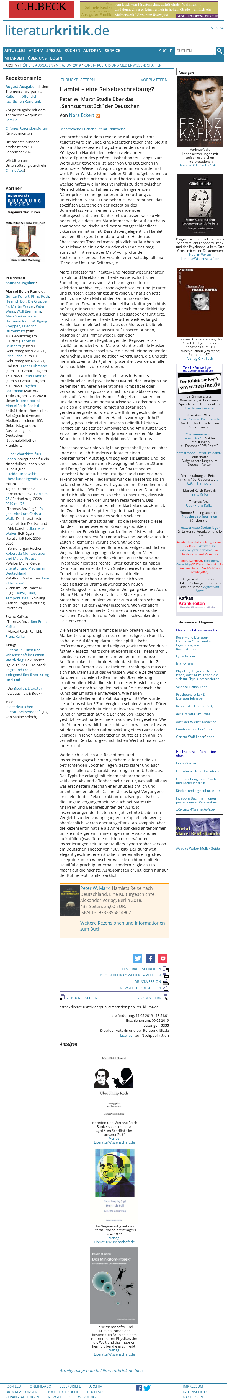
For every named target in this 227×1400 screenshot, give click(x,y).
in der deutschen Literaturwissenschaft (23, 709)
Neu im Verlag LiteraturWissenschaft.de (200, 256)
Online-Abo (15, 170)
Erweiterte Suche (62, 1391)
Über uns (37, 58)
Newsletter (59, 1396)
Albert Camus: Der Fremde (199, 419)
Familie (11, 119)
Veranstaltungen (22, 1396)
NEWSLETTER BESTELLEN (140, 987)
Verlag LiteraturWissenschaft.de (114, 1140)
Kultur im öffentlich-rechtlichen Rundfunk (23, 99)
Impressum (193, 1386)
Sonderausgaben (21, 282)
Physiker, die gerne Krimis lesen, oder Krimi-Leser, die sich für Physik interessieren (197, 675)
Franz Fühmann (34, 365)
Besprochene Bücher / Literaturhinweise (92, 128)
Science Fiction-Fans (191, 686)
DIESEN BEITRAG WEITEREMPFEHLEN (130, 975)
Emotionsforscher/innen (194, 729)
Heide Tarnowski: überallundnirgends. (22, 476)
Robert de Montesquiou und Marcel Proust (25, 556)
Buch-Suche (98, 1391)
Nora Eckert (81, 115)
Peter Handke (35, 375)
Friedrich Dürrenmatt (21, 329)
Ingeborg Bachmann (22, 388)
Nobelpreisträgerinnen (199, 516)
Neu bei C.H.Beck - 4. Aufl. (200, 165)
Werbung (87, 1396)
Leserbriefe (70, 1386)
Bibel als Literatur (28, 688)
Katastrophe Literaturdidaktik (199, 453)
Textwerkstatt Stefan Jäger (199, 527)
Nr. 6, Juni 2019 (68, 65)
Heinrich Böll (16, 301)
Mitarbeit (14, 58)
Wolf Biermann (29, 311)
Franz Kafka (15, 636)
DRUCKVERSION (148, 981)
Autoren (92, 50)
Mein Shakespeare (21, 316)
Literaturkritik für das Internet (198, 771)
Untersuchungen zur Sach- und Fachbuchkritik (196, 781)
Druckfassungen (22, 1391)
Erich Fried (14, 355)
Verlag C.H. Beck (200, 358)
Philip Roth (40, 296)
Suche (165, 50)
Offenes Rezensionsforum (27, 128)
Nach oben (193, 1396)
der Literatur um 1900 (193, 713)
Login (56, 58)
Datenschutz (195, 1391)
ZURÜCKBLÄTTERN (77, 79)
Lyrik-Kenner (185, 656)
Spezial (53, 50)
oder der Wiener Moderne (196, 721)
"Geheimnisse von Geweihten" (198, 436)
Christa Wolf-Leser (190, 736)
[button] (137, 958)
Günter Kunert (17, 296)
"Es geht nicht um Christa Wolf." (24, 513)
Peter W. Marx (95, 888)
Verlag (217, 27)
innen (210, 736)
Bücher (72, 50)
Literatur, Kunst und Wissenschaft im (25, 654)
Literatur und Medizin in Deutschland (25, 571)
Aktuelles (14, 50)
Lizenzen (127, 1035)
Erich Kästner (186, 763)
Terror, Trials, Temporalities (21, 595)
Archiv (36, 50)
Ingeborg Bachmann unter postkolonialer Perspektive (196, 800)
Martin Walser (22, 306)
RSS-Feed (13, 1386)
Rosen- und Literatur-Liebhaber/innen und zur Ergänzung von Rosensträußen (195, 643)
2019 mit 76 (15, 503)
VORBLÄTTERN (155, 79)
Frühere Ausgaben (36, 65)
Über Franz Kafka (199, 505)
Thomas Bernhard (20, 343)
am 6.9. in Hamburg (204, 481)
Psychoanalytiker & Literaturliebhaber (190, 696)
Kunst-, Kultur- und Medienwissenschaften (123, 65)
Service (112, 50)
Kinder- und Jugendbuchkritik (198, 790)
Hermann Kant (18, 321)
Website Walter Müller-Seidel (198, 848)
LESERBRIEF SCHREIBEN (141, 968)
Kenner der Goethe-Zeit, (194, 706)
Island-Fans (185, 663)
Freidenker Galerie (199, 408)
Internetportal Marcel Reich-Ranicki (23, 403)
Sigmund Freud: (27, 674)
